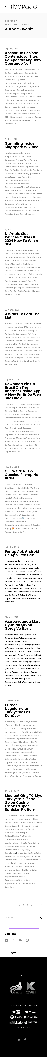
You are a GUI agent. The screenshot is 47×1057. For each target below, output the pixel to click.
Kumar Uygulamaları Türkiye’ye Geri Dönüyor (18, 710)
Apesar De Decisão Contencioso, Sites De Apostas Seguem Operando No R (23, 58)
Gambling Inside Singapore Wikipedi (22, 145)
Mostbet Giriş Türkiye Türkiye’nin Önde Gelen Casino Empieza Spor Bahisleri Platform (23, 802)
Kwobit (36, 1005)
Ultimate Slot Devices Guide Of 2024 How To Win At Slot (22, 239)
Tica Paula (10, 21)
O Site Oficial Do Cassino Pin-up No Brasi (21, 475)
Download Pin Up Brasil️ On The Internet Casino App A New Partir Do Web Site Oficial (23, 391)
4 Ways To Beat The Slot (22, 316)
